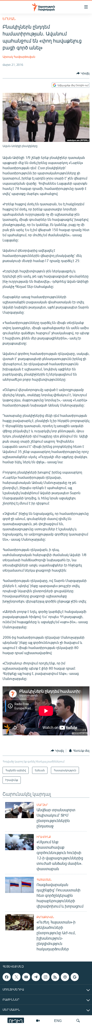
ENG (58, 1020)
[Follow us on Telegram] (36, 977)
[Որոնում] (78, 1020)
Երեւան (9, 19)
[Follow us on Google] (75, 977)
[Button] (82, 73)
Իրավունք (44, 837)
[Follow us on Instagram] (46, 977)
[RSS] (55, 977)
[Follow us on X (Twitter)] (16, 977)
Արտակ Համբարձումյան (19, 56)
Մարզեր (42, 805)
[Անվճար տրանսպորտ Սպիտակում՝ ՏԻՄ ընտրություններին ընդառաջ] (19, 810)
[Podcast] (65, 977)
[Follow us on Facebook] (7, 977)
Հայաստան (44, 879)
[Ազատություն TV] (37, 1020)
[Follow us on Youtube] (26, 977)
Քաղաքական (45, 917)
